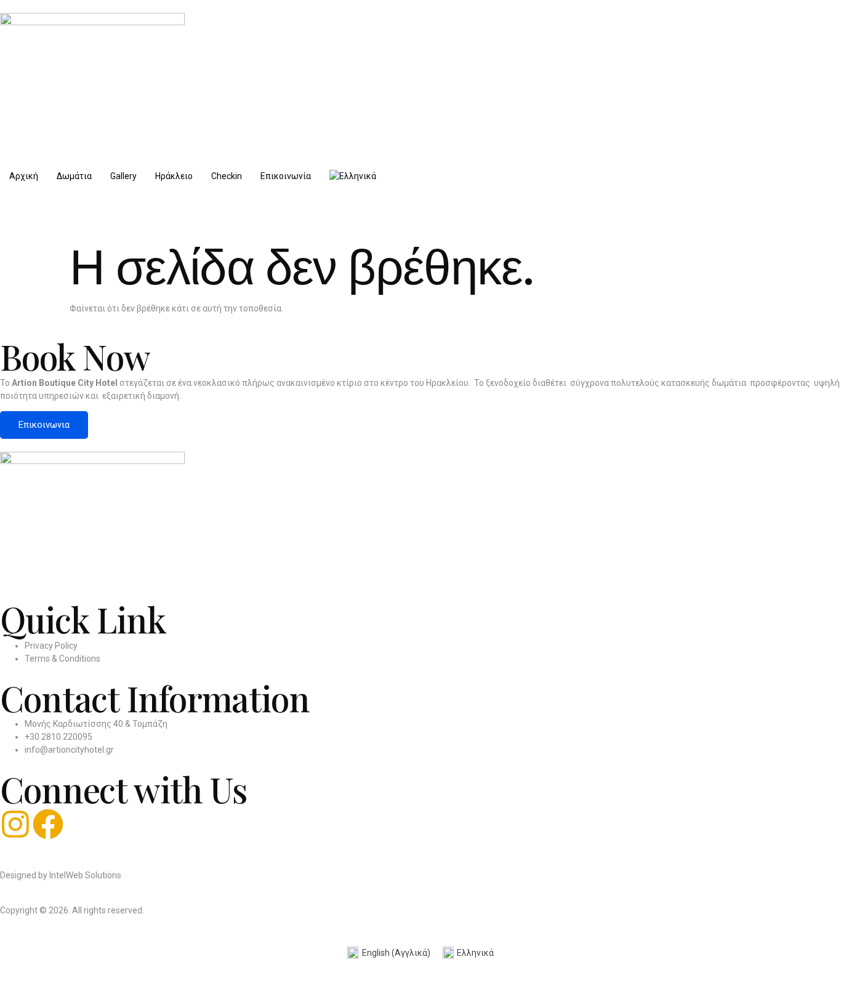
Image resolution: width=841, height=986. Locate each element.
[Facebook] (48, 824)
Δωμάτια (74, 176)
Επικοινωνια (44, 424)
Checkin (226, 176)
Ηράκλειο (174, 176)
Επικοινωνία (285, 176)
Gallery (123, 176)
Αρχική (23, 176)
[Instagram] (15, 824)
